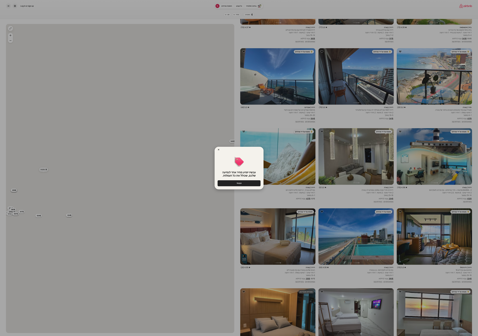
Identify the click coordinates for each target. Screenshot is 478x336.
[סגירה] (219, 150)
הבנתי (239, 183)
